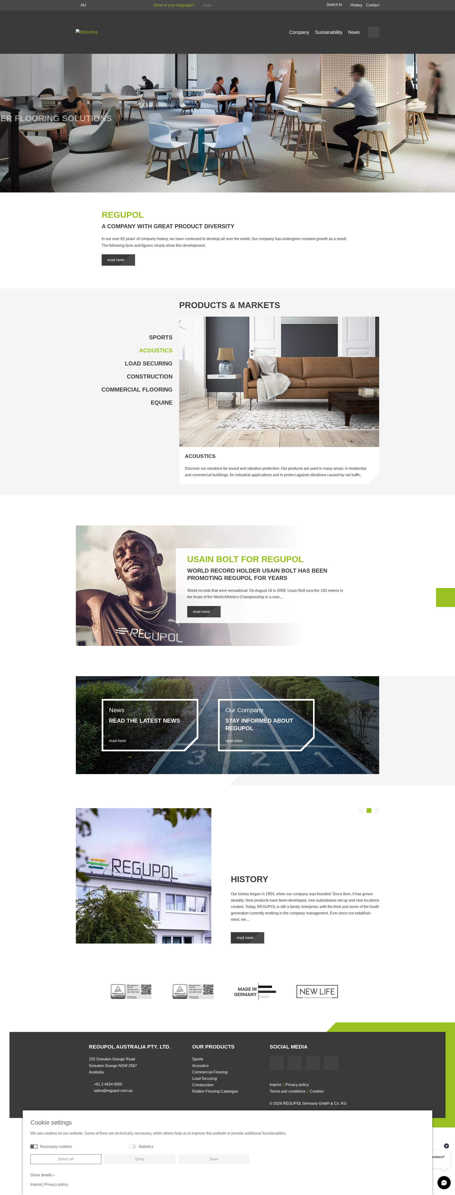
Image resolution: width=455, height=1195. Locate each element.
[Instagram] (331, 1063)
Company (299, 32)
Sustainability (328, 32)
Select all (66, 1159)
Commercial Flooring (137, 389)
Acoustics (156, 350)
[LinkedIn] (313, 1063)
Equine (162, 402)
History (356, 5)
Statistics (146, 1147)
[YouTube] (295, 1063)
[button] (361, 810)
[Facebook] (277, 1063)
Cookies (317, 1091)
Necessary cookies (56, 1147)
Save (213, 1159)
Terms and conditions (287, 1091)
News (354, 32)
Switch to (335, 5)
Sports (161, 337)
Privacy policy (297, 1085)
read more (116, 260)
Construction (150, 376)
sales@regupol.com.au (113, 1091)
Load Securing (149, 363)
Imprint (275, 1085)
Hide (207, 5)
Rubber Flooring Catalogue (215, 1091)
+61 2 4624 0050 (108, 1084)
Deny (139, 1159)
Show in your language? (174, 5)
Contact (372, 5)
